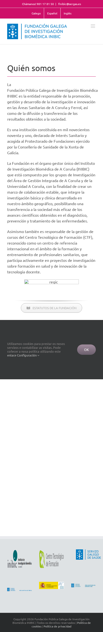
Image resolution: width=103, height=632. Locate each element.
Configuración (27, 355)
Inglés (67, 13)
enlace (11, 355)
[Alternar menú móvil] (93, 26)
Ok (86, 349)
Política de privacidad (57, 626)
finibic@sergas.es (69, 4)
